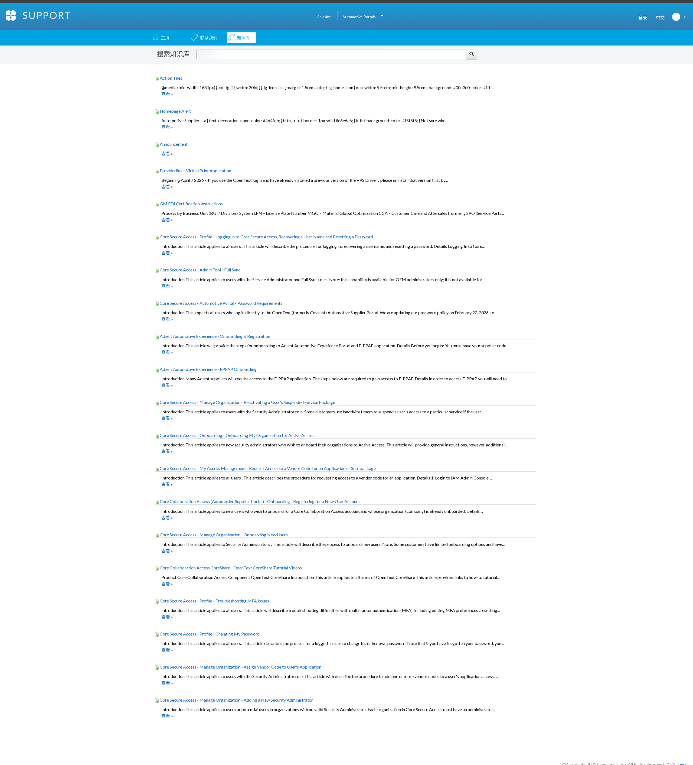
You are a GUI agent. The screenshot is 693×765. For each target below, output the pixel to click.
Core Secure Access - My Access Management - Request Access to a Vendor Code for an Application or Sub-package (267, 468)
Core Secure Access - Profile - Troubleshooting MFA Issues (214, 600)
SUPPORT (46, 15)
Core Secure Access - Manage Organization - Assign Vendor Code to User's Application (240, 666)
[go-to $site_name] (11, 14)
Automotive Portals (359, 16)
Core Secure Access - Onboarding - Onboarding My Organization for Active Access (237, 435)
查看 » (167, 93)
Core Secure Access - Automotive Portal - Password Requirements (220, 303)
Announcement (173, 144)
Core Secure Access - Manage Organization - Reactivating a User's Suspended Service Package (247, 402)
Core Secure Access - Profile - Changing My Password (209, 633)
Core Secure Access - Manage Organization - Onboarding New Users (223, 534)
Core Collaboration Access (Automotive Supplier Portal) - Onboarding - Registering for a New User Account (259, 501)
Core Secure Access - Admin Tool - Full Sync (199, 269)
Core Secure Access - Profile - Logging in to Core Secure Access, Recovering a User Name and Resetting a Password (266, 236)
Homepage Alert (175, 111)
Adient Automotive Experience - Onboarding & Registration (214, 336)
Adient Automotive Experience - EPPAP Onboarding (208, 369)
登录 (642, 17)
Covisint (324, 16)
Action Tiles (170, 77)
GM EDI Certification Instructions (191, 203)
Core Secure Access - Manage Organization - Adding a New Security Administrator (236, 699)
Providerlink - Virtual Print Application (195, 170)
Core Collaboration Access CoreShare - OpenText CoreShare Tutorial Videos (230, 567)
